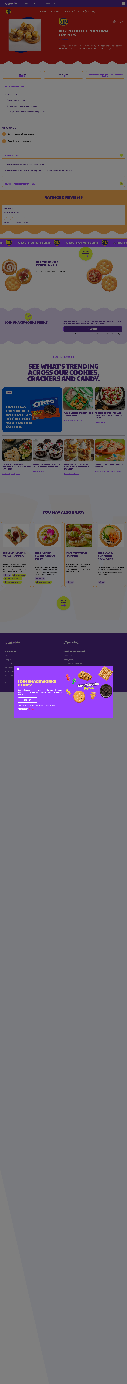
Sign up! (27, 700)
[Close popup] (17, 669)
